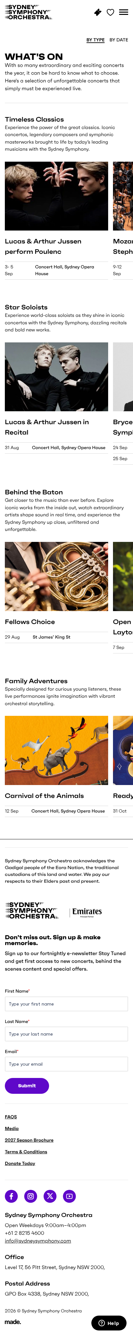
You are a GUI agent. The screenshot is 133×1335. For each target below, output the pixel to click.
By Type (96, 40)
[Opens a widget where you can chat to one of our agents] (109, 1324)
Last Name (17, 1021)
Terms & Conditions (26, 1152)
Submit (27, 1086)
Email (11, 1051)
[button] (123, 12)
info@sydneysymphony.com (38, 1241)
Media (12, 1128)
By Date (118, 40)
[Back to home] (29, 12)
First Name (17, 991)
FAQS (11, 1117)
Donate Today (20, 1163)
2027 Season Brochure (29, 1140)
